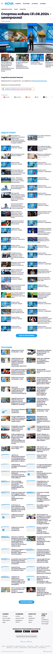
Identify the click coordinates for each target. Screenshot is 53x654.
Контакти (42, 646)
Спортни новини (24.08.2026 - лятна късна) (44, 253)
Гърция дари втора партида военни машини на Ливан (43, 560)
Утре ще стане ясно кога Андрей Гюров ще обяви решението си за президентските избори (18, 496)
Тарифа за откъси (30, 646)
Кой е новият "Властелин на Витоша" (44, 136)
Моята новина (6, 620)
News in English (44, 623)
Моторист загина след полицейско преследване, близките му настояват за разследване (43, 391)
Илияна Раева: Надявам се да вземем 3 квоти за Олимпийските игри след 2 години (18, 295)
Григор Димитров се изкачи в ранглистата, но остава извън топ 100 (44, 271)
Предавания (32, 618)
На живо (43, 3)
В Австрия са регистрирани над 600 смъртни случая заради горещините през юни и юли (18, 508)
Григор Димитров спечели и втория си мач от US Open (44, 213)
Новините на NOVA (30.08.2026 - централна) (17, 528)
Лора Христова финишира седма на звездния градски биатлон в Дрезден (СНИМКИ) (18, 287)
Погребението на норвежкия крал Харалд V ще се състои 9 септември (44, 484)
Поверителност (9, 647)
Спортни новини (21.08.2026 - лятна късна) (44, 303)
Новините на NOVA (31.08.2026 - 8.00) (17, 378)
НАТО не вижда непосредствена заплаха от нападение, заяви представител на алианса (17, 485)
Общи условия (47, 646)
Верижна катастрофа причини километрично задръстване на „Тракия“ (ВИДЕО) (44, 474)
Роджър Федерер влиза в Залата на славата (17, 155)
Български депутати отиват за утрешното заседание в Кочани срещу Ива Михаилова (44, 540)
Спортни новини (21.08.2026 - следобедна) (44, 310)
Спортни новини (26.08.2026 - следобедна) (44, 221)
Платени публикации (42, 647)
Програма (26, 3)
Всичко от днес (6, 618)
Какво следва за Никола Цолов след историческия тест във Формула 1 (18, 187)
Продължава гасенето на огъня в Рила (44, 371)
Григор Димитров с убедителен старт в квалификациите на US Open (43, 240)
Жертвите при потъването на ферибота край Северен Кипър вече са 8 (43, 419)
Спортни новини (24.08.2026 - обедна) (16, 278)
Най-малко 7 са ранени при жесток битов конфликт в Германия (43, 449)
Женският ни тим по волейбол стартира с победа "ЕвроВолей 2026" (17, 311)
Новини (18, 3)
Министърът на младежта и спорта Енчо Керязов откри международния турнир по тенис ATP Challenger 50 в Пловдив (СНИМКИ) (18, 139)
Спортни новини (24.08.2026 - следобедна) (44, 263)
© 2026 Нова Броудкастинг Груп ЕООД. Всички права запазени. (12, 651)
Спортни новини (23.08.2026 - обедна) (43, 285)
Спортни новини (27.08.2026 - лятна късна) (44, 186)
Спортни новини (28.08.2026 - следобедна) (44, 170)
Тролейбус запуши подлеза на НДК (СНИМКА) (43, 506)
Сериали (31, 620)
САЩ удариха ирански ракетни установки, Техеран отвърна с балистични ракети (18, 372)
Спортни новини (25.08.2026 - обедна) (43, 246)
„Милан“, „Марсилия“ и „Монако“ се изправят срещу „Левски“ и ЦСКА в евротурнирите (17, 180)
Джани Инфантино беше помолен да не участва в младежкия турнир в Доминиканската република (44, 295)
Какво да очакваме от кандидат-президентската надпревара (43, 361)
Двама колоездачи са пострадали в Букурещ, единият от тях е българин (18, 552)
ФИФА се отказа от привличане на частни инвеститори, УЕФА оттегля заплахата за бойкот (17, 214)
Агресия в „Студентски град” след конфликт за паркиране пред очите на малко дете (18, 390)
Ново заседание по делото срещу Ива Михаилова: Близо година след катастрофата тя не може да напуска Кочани (18, 439)
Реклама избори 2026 (10, 646)
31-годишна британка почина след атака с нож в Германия (44, 466)
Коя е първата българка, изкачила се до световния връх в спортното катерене (44, 148)
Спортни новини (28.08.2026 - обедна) (43, 178)
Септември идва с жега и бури (17, 447)
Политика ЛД (16, 647)
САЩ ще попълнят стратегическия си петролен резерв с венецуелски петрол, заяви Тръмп (44, 552)
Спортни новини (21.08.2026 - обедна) (16, 318)
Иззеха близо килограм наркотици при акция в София (18, 568)
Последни (5, 616)
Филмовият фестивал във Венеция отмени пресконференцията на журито (18, 561)
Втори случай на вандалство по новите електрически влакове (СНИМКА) (43, 530)
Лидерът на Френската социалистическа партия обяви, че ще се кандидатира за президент (18, 580)
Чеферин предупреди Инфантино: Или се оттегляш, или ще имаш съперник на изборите (17, 272)
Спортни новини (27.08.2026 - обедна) (43, 204)
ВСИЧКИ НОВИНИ (26, 602)
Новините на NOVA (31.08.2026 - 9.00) (17, 351)
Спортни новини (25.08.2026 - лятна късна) (18, 238)
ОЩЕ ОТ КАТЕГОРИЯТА (26, 335)
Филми (30, 622)
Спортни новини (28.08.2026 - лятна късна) (44, 163)
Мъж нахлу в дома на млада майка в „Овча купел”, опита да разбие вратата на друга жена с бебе (44, 380)
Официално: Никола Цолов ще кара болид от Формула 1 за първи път (18, 264)
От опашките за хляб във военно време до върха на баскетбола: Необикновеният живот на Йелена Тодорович (44, 231)
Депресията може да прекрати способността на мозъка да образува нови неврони (18, 474)
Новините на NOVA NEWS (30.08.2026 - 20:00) (17, 516)
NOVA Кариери (45, 621)
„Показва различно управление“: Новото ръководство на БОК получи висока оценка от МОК (17, 255)
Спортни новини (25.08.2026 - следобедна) (18, 246)
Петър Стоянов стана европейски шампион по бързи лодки (43, 279)
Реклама (3, 646)
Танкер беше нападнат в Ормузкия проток (18, 466)
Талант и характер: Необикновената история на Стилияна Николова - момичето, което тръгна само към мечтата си (44, 320)
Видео (4, 622)
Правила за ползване (23, 647)
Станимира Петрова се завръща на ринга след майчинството (17, 222)
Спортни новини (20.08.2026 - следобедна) (44, 327)
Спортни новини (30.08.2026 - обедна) (16, 147)
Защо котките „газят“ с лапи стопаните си (42, 456)
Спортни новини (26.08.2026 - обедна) (16, 229)
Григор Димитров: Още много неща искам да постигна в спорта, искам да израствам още (18, 172)
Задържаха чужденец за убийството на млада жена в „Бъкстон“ (44, 353)
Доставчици (37, 646)
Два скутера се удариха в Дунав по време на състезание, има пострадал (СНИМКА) (44, 580)
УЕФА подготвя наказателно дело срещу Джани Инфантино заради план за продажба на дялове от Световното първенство (18, 197)
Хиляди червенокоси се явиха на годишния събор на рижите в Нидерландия (18, 419)
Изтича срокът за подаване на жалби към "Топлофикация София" (43, 428)
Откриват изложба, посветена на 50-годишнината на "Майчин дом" (18, 428)
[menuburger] (2, 3)
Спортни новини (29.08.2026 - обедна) (16, 163)
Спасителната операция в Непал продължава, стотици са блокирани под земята (43, 402)
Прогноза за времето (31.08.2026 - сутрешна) (18, 411)
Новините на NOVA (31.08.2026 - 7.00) (43, 410)
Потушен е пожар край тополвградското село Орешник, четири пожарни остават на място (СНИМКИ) (43, 497)
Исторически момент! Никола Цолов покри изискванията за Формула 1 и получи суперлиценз (18, 206)
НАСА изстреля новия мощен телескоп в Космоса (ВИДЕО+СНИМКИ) (18, 590)
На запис (35, 3)
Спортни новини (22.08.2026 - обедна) (16, 303)
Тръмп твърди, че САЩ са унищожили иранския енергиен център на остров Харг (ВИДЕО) (43, 437)
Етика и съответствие (32, 647)
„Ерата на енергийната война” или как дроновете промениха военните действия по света (18, 458)
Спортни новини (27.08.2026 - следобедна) (44, 194)
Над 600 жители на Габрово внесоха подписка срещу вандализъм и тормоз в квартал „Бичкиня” (18, 401)
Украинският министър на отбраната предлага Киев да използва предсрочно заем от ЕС (44, 591)
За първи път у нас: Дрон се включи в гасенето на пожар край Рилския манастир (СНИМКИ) (44, 570)
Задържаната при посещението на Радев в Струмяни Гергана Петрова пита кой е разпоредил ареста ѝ (18, 362)
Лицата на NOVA (20, 618)
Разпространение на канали (20, 646)
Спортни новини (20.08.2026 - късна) (16, 327)
